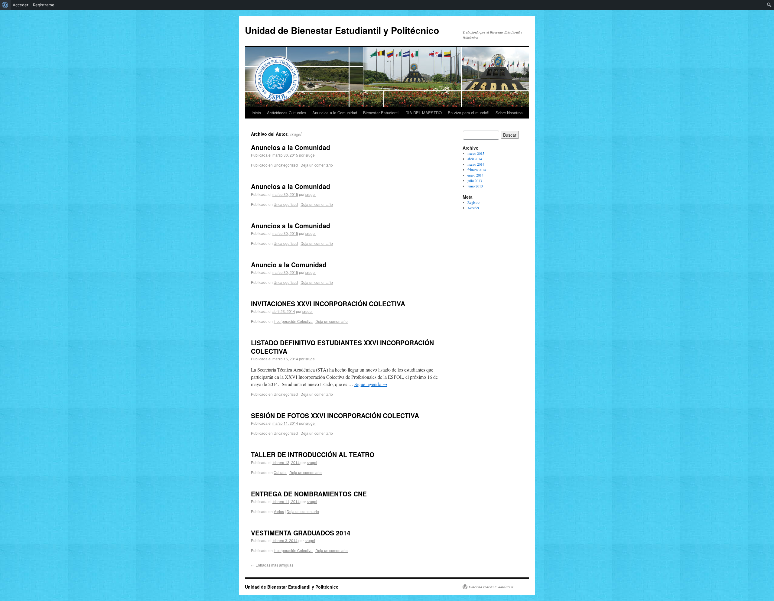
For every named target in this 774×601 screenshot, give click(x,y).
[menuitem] (5, 5)
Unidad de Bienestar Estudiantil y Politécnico (342, 30)
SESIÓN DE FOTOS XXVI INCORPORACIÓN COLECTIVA (335, 415)
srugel (295, 134)
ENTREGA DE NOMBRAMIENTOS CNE (309, 493)
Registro (473, 202)
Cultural (280, 472)
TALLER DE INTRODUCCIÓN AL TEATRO (312, 454)
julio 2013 (474, 180)
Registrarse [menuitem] (43, 4)
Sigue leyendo (370, 384)
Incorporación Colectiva (293, 321)
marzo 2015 (475, 153)
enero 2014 (475, 175)
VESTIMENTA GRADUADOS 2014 (300, 532)
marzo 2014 (475, 164)
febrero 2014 (476, 169)
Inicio (256, 112)
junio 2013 (475, 186)
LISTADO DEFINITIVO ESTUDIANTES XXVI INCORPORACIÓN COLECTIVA (342, 346)
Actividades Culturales (286, 112)
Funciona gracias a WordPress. (491, 586)
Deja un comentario (317, 164)
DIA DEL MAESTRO (423, 112)
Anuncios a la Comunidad (334, 112)
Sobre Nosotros (509, 112)
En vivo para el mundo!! (468, 112)
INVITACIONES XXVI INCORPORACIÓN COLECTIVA (328, 303)
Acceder (473, 207)
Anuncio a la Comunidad (289, 264)
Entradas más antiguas (272, 564)
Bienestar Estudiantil (381, 112)
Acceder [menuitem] (20, 4)
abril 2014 (474, 158)
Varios (279, 511)
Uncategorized (286, 164)
